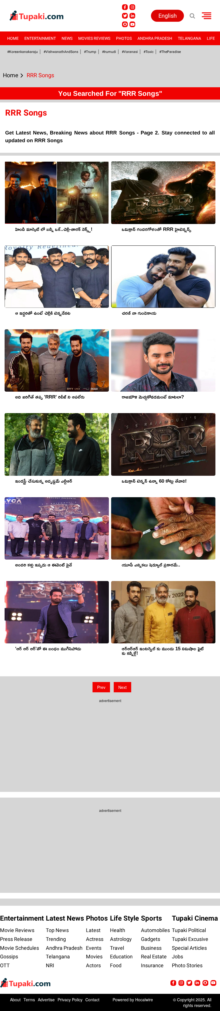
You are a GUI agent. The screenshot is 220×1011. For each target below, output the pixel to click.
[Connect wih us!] (132, 16)
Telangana (189, 38)
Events (93, 948)
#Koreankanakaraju (22, 52)
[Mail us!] (213, 983)
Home (13, 38)
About (15, 999)
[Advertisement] (110, 741)
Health (117, 930)
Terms (29, 999)
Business (151, 948)
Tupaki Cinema (195, 918)
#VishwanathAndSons (61, 52)
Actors (93, 965)
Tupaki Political (189, 930)
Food (115, 965)
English (167, 15)
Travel (117, 948)
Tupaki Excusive (190, 939)
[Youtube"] (132, 24)
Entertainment (40, 38)
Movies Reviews (94, 38)
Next (122, 687)
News (67, 38)
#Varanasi (130, 52)
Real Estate (154, 956)
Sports (151, 918)
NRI (50, 965)
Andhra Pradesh (155, 38)
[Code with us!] (125, 24)
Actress (94, 939)
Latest (93, 930)
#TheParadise (170, 52)
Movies (94, 956)
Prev (101, 687)
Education (121, 956)
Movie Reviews (17, 930)
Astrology (121, 939)
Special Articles (189, 948)
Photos (124, 38)
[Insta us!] (132, 7)
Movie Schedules (19, 948)
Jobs (177, 956)
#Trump (90, 52)
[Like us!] (125, 7)
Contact (92, 999)
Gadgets (150, 939)
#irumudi (109, 52)
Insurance (152, 965)
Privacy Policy (70, 999)
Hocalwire (144, 999)
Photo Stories (187, 965)
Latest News (65, 918)
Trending (56, 939)
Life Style (124, 918)
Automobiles (155, 930)
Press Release (16, 939)
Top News (57, 930)
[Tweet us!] (125, 16)
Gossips (9, 956)
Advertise (46, 999)
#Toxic (149, 52)
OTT (5, 965)
